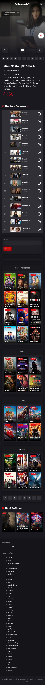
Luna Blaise (26, 80)
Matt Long (35, 80)
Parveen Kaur (24, 83)
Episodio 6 (25, 151)
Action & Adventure (14, 563)
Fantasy (10, 610)
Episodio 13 (26, 205)
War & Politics (12, 668)
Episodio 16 (26, 228)
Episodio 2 (25, 120)
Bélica (10, 580)
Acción (10, 558)
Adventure (11, 566)
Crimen (10, 593)
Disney (10, 596)
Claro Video (11, 588)
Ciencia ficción (12, 585)
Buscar (5, 240)
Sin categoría (12, 648)
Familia (10, 604)
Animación (11, 571)
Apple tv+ (11, 574)
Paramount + (12, 632)
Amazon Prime (12, 569)
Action (10, 560)
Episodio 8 (25, 167)
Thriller (10, 659)
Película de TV (12, 635)
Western (10, 670)
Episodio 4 (25, 136)
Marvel (10, 621)
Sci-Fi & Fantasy (13, 643)
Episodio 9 (25, 174)
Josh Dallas (15, 80)
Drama (12, 86)
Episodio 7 (25, 159)
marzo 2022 (11, 547)
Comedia (11, 591)
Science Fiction (13, 646)
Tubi (9, 662)
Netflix (26, 86)
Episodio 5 (25, 144)
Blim (9, 582)
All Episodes (15, 70)
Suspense (11, 654)
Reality (10, 637)
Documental (12, 599)
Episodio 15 (26, 221)
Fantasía (10, 607)
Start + (10, 651)
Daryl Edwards (14, 77)
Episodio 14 (26, 213)
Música (10, 626)
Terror (10, 657)
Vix (9, 665)
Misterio (19, 86)
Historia (10, 615)
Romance (11, 640)
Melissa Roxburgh (10, 83)
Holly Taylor (25, 77)
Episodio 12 (26, 197)
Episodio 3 (25, 128)
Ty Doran (34, 83)
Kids (9, 618)
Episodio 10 (26, 182)
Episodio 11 (26, 190)
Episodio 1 (25, 113)
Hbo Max (10, 613)
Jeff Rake (15, 74)
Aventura (11, 577)
